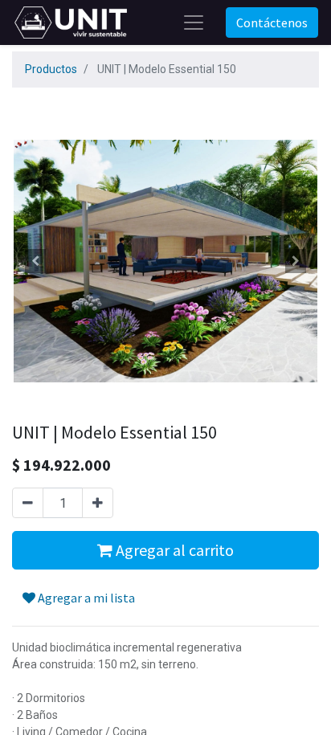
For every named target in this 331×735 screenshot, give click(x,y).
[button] (35, 261)
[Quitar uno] (27, 503)
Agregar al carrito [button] (173, 550)
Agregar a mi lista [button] (85, 598)
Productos (51, 69)
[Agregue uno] (97, 503)
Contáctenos (272, 22)
